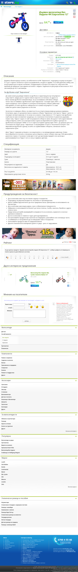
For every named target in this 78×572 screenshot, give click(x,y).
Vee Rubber (4, 464)
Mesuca (3, 479)
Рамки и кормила (6, 358)
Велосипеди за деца (7, 440)
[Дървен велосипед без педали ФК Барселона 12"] (19, 21)
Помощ (7, 548)
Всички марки (72, 487)
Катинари (4, 407)
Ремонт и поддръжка (7, 373)
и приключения (29, 558)
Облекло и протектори (8, 419)
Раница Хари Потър (7, 512)
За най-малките (6, 334)
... (13, 6)
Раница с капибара (7, 507)
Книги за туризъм (7, 426)
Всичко (31, 555)
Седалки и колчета (7, 360)
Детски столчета (6, 397)
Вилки (3, 363)
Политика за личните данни (71, 566)
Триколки (5, 343)
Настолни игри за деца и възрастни (32, 541)
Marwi (3, 472)
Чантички (4, 404)
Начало (7, 540)
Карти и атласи (6, 424)
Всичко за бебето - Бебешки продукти (32, 551)
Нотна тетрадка (6, 520)
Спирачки (4, 368)
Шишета (4, 402)
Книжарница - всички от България (33, 540)
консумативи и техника (30, 544)
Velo (2, 484)
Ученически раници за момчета (11, 515)
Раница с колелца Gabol (8, 525)
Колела (3, 370)
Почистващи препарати (29, 543)
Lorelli (3, 462)
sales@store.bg (69, 550)
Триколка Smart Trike (7, 447)
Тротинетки (5, 346)
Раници (3, 421)
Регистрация (8, 547)
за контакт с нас (67, 548)
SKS (2, 477)
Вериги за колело (6, 445)
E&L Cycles (58, 59)
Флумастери (5, 502)
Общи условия (60, 566)
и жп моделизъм (31, 554)
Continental (4, 469)
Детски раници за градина (9, 522)
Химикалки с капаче (7, 510)
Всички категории (71, 431)
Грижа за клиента (9, 543)
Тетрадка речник (6, 517)
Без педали (18, 6)
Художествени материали (29, 545)
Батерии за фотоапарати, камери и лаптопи (34, 563)
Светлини (4, 384)
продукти (29, 547)
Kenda (3, 467)
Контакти (7, 541)
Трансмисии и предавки (8, 365)
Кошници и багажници (8, 399)
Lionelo (3, 482)
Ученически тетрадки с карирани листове (14, 505)
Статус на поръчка (10, 545)
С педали (5, 340)
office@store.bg (71, 551)
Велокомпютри (6, 394)
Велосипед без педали (8, 450)
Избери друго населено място (66, 35)
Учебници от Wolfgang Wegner (10, 452)
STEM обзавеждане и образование (31, 553)
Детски (3, 331)
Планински (4, 348)
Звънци (3, 389)
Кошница (7, 544)
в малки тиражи (31, 557)
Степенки (4, 392)
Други (3, 375)
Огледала (4, 387)
